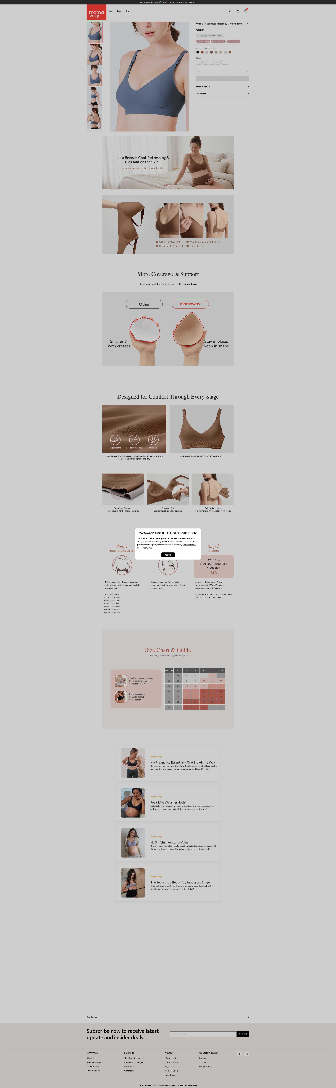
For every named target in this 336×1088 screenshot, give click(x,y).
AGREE (168, 555)
